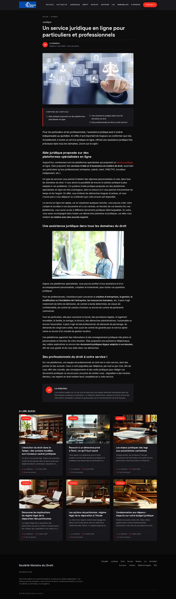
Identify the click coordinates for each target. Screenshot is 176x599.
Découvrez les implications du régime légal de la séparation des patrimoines (36, 515)
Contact (150, 5)
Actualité (62, 5)
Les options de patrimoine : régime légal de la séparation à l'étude (87, 514)
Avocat (95, 5)
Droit (85, 5)
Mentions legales (144, 565)
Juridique (75, 5)
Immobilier (123, 5)
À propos (135, 5)
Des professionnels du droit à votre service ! (109, 122)
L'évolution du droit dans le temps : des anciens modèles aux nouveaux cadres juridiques (39, 450)
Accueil (50, 5)
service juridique (125, 162)
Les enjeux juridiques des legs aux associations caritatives (132, 449)
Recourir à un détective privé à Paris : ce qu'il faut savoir (84, 449)
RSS (155, 565)
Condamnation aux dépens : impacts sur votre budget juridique (134, 514)
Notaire (105, 5)
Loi (113, 5)
